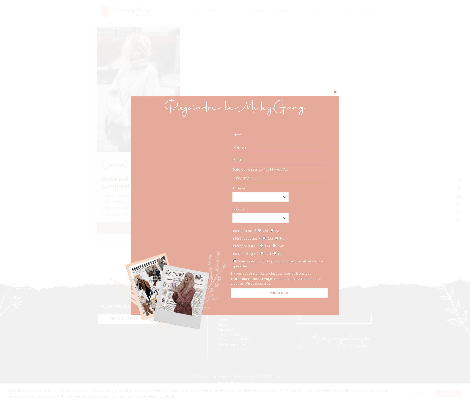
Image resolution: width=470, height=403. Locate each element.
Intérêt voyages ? (259, 238)
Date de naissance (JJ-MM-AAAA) (259, 169)
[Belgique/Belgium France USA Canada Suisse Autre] (278, 197)
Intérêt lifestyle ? (258, 253)
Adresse (238, 188)
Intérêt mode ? (257, 231)
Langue (238, 209)
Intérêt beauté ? (258, 246)
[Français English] (278, 218)
